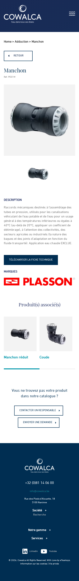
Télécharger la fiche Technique (31, 259)
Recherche (39, 514)
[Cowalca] (19, 14)
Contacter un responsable (37, 410)
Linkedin (33, 551)
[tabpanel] (20, 340)
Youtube (53, 551)
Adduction (21, 41)
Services (37, 538)
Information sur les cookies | (34, 564)
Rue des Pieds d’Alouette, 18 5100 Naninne (39, 501)
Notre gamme (37, 530)
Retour (19, 55)
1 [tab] (22, 371)
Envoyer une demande (37, 422)
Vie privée (54, 564)
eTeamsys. (65, 560)
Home (8, 41)
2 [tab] (57, 371)
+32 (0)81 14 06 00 (39, 483)
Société (37, 510)
